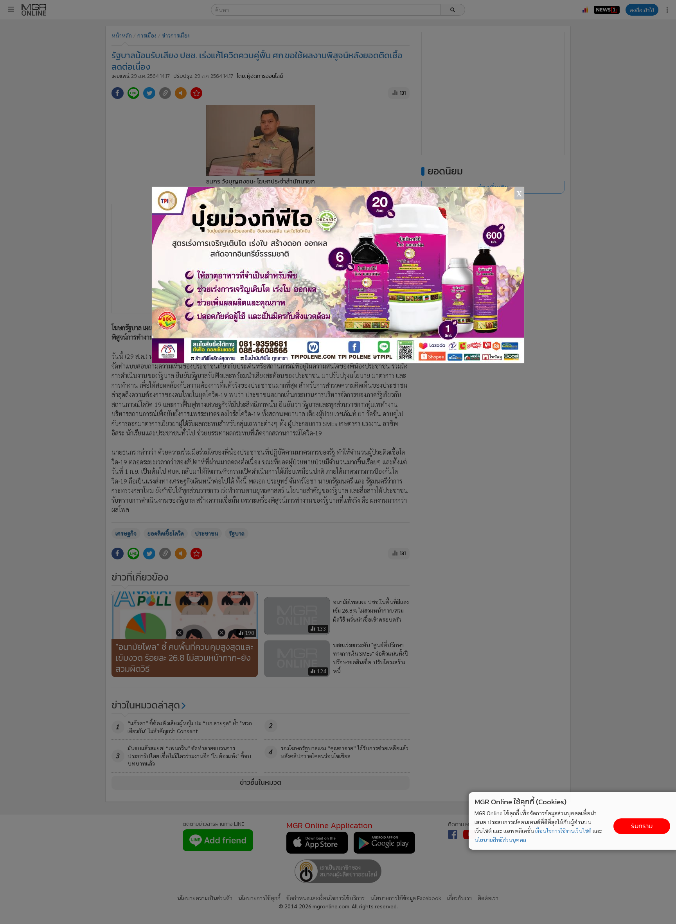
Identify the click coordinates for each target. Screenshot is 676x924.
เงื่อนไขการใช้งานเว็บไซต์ (563, 830)
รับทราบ (642, 826)
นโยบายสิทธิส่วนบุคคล (500, 839)
